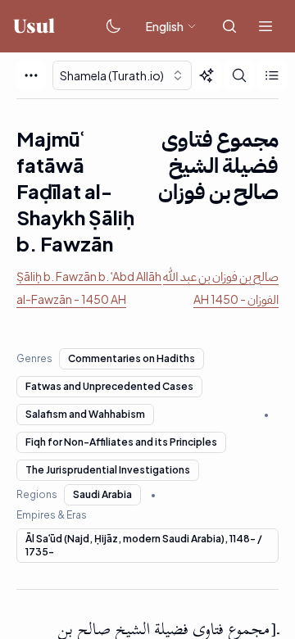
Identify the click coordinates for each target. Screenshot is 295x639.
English (165, 26)
